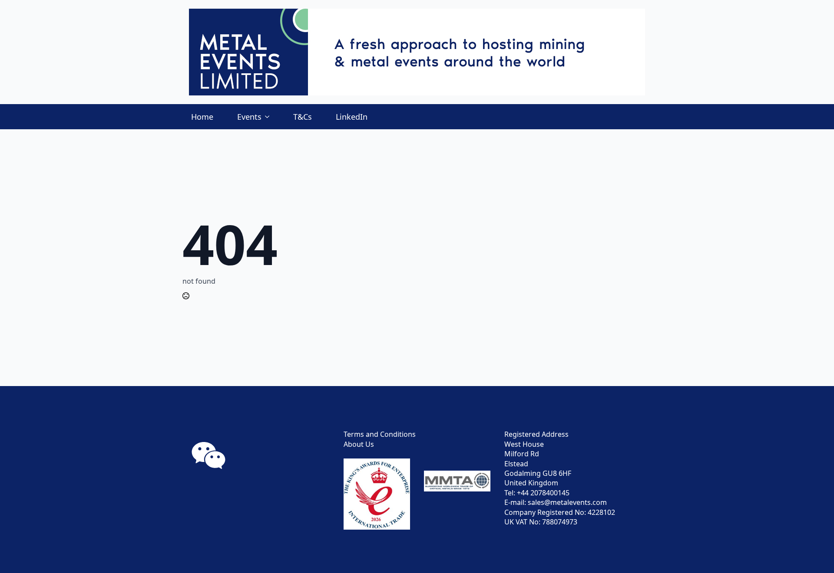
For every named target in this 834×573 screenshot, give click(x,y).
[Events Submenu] (269, 116)
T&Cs (302, 116)
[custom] (208, 455)
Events (249, 116)
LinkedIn (351, 116)
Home (202, 116)
